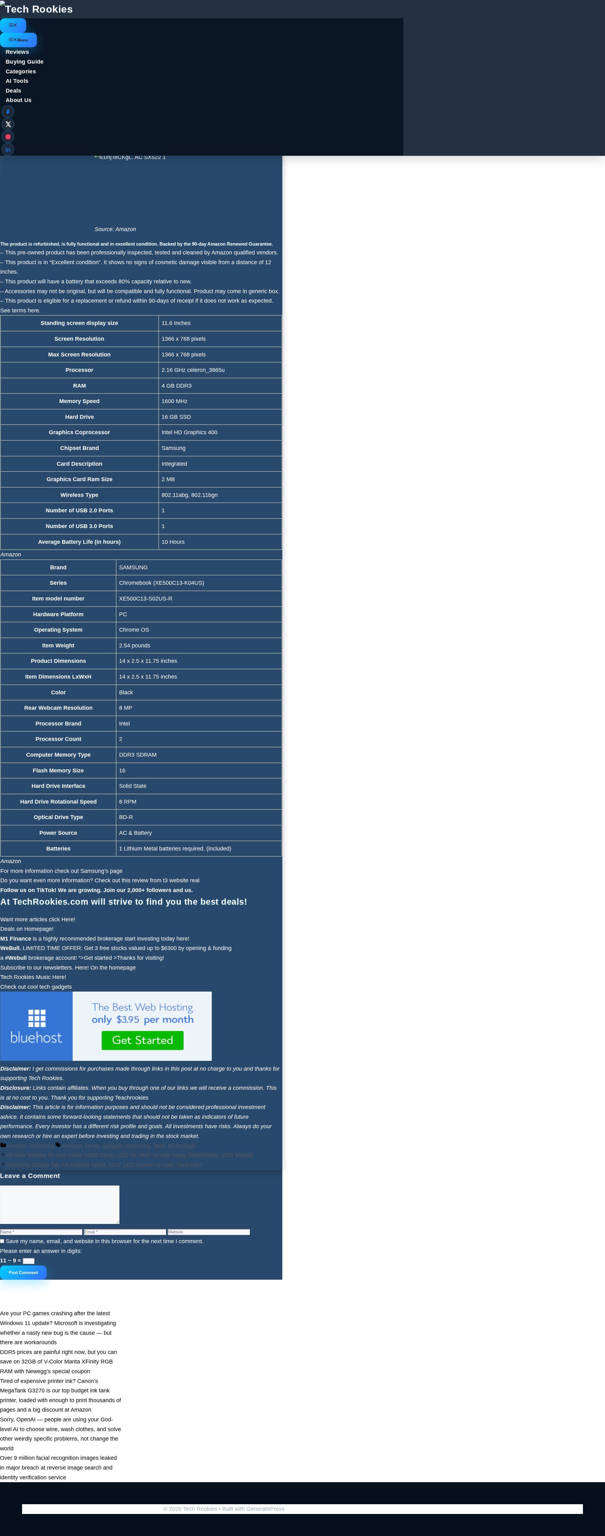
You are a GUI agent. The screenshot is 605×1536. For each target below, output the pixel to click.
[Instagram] (8, 136)
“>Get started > (97, 958)
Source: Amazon (115, 229)
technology (182, 1146)
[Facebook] (8, 111)
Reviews (17, 52)
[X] (8, 124)
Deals (13, 91)
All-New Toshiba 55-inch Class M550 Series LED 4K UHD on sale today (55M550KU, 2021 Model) (129, 1155)
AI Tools (17, 81)
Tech (159, 1146)
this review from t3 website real (160, 880)
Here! (68, 919)
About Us (19, 100)
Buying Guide (25, 62)
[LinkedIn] (8, 149)
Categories (21, 71)
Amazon (10, 554)
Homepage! (39, 929)
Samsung (42, 1146)
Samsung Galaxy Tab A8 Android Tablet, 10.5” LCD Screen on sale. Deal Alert (104, 1165)
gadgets (113, 1146)
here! (182, 939)
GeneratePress (265, 1509)
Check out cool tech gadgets (36, 987)
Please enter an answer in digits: (41, 1251)
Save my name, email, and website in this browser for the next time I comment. (105, 1241)
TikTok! (45, 890)
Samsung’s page (101, 871)
